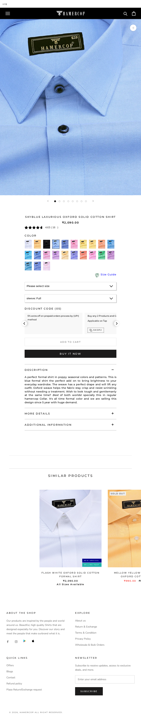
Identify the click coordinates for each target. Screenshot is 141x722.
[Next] (93, 201)
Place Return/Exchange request (24, 689)
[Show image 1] (55, 201)
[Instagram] (16, 641)
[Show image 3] (64, 201)
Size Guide (108, 274)
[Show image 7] (81, 201)
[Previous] (47, 201)
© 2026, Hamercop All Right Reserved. (36, 712)
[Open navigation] (8, 13)
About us (80, 620)
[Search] (125, 13)
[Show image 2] (59, 201)
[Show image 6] (77, 201)
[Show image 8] (86, 201)
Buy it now (70, 353)
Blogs (9, 671)
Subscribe (88, 691)
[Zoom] (133, 28)
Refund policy (14, 683)
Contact (10, 677)
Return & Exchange (86, 626)
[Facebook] (7, 641)
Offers (10, 665)
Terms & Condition (85, 632)
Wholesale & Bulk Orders (89, 645)
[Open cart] (133, 13)
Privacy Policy (83, 639)
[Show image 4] (68, 201)
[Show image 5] (73, 201)
